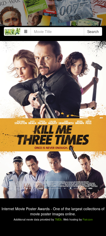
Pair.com (88, 219)
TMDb (58, 219)
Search (93, 31)
